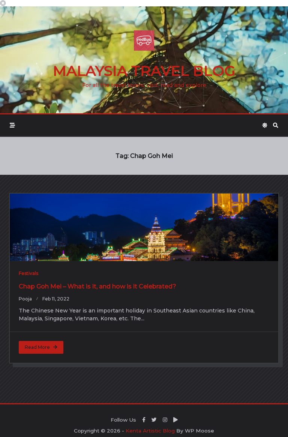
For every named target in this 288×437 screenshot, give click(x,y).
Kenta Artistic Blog (150, 431)
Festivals (28, 273)
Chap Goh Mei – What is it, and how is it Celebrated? (97, 286)
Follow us (123, 420)
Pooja (25, 299)
